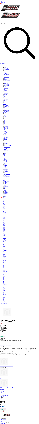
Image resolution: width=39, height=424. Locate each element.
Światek (3, 283)
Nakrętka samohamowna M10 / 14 (7, 145)
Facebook (2, 0)
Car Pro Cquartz (4, 213)
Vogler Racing (4, 293)
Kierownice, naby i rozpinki (6, 84)
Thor (3, 285)
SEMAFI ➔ (10, 422)
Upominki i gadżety (6, 148)
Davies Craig (4, 217)
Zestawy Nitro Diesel (6, 137)
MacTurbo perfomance (5, 250)
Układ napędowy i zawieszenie (6, 74)
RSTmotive (4, 274)
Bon (3, 210)
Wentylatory (5, 179)
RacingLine (4, 270)
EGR (3, 222)
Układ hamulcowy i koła (5, 66)
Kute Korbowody (5, 97)
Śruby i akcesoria (5, 79)
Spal (3, 279)
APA (3, 203)
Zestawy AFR (5, 132)
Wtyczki (5, 131)
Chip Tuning (2, 396)
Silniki (4, 158)
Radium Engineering (5, 271)
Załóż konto (2, 20)
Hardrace (3, 237)
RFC (3, 273)
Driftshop (4, 220)
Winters (3, 298)
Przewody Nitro (5, 139)
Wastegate (5, 196)
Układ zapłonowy (5, 170)
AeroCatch (4, 202)
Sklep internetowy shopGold (3, 423)
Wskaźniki (5, 134)
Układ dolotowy (4, 180)
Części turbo (4, 89)
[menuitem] (20, 131)
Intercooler (5, 96)
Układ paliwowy (4, 104)
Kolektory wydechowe (6, 88)
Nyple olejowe (5, 175)
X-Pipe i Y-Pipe (5, 188)
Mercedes (5, 118)
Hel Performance (4, 239)
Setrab (3, 277)
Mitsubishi (5, 119)
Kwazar (3, 247)
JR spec (3, 242)
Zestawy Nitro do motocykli (6, 140)
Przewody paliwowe (6, 105)
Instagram (2, 1)
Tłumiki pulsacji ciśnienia (6, 111)
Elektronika (4, 129)
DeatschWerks (4, 218)
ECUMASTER (4, 221)
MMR (3, 255)
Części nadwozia (5, 149)
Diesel (4, 102)
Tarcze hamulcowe (6, 73)
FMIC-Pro (4, 229)
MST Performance (4, 256)
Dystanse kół (5, 67)
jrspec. (3, 244)
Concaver (4, 216)
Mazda (3, 251)
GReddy (3, 236)
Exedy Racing (4, 224)
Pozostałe (5, 72)
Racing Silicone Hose (6, 127)
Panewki (5, 167)
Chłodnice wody (5, 172)
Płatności (2, 398)
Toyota (4, 124)
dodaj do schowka (2, 339)
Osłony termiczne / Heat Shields (4, 395)
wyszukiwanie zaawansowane (3, 63)
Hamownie (5, 156)
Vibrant (3, 291)
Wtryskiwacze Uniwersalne (6, 106)
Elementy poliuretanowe (6, 76)
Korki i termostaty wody (6, 173)
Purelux (3, 267)
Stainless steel (4, 280)
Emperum (4, 223)
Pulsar (3, 266)
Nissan (4, 120)
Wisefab (3, 299)
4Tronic (3, 200)
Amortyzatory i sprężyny (6, 75)
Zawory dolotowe (5, 100)
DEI (3, 219)
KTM (4, 117)
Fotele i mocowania (6, 83)
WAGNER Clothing (6, 128)
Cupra (4, 114)
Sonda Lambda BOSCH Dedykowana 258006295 (6, 366)
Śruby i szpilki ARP (6, 169)
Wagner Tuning (4, 112)
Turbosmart (4, 288)
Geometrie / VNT (5, 90)
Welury (3, 295)
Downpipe (5, 87)
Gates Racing (4, 235)
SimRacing (5, 130)
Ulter (3, 289)
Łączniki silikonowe (6, 186)
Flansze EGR (5, 164)
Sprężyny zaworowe (6, 99)
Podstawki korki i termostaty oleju (7, 176)
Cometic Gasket (4, 215)
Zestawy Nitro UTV (6, 138)
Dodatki (4, 144)
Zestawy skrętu (5, 81)
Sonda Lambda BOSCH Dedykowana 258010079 (6, 387)
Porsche (4, 121)
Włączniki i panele (5, 86)
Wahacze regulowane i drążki (7, 80)
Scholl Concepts (4, 276)
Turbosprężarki (5, 94)
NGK (3, 258)
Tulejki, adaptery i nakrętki (6, 159)
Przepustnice (5, 185)
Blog (1, 399)
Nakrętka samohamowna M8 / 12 (7, 147)
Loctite (3, 249)
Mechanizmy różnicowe (6, 77)
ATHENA (4, 204)
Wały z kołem (5, 92)
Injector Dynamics (4, 240)
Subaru (4, 123)
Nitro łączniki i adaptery (6, 135)
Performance (5, 91)
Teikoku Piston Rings (5, 284)
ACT (3, 201)
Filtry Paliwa (5, 107)
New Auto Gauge (4, 257)
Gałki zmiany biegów (6, 150)
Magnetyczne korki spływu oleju (7, 174)
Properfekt (4, 264)
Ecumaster (5, 133)
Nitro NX (5, 183)
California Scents (4, 212)
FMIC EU (4, 228)
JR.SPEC (4, 243)
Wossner (3, 300)
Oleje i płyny (5, 152)
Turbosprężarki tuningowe (6, 161)
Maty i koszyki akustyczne (6, 85)
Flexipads (4, 227)
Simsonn (3, 278)
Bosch (3, 211)
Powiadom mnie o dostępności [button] (3, 338)
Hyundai (5, 116)
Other (3, 261)
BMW (4, 113)
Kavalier (3, 245)
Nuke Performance (4, 260)
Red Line (3, 272)
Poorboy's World (4, 263)
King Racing (4, 246)
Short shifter (5, 78)
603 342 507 (1, 2)
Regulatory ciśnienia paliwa (6, 110)
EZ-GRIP (4, 225)
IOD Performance (4, 241)
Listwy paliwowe (5, 108)
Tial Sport (4, 286)
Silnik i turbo (4, 154)
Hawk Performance (4, 238)
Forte (3, 233)
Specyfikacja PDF (9, 345)
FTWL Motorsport (4, 234)
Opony (4, 70)
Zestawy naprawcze (6, 93)
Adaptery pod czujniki (6, 171)
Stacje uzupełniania (6, 136)
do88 (3, 95)
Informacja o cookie (3, 392)
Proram (3, 265)
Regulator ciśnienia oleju (6, 178)
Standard (3, 281)
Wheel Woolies (4, 296)
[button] (0, 3)
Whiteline (4, 297)
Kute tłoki (5, 166)
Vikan (3, 292)
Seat (4, 122)
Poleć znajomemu (5, 345)
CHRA (4, 155)
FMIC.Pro (4, 230)
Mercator (3, 252)
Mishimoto (4, 253)
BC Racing (4, 208)
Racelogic (4, 268)
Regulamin (2, 391)
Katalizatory (4, 101)
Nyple (4, 109)
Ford (4, 115)
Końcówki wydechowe (6, 192)
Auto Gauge (4, 206)
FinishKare (4, 226)
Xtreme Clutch (4, 301)
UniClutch (4, 290)
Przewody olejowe (5, 177)
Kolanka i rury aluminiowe (6, 181)
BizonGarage (4, 209)
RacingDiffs (4, 269)
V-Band (4, 162)
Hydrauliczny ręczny (6, 68)
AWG (3, 207)
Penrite (3, 262)
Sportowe (5, 103)
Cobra (3, 214)
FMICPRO (4, 231)
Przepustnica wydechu (6, 193)
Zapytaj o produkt (2, 345)
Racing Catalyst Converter (6, 126)
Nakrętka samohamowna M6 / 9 (7, 146)
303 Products (4, 199)
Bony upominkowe (6, 143)
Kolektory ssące (5, 182)
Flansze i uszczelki (5, 189)
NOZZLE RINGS (5, 157)
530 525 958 (4, 2)
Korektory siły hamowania (6, 69)
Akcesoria (5, 142)
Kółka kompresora (5, 165)
